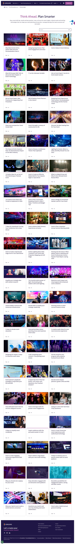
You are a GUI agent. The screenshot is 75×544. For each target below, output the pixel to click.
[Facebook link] (4, 533)
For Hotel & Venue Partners (45, 3)
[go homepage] (7, 3)
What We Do (15, 3)
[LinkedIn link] (9, 533)
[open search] (60, 3)
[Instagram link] (7, 533)
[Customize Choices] (2, 541)
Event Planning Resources (26, 3)
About (35, 3)
